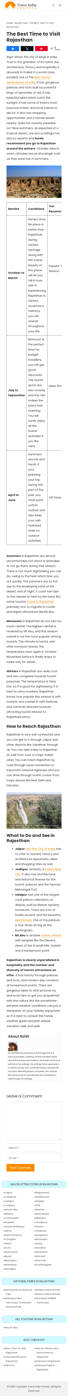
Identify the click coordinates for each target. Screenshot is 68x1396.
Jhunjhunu (42, 1222)
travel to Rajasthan (40, 602)
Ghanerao (42, 1252)
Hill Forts (10, 1365)
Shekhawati (42, 1196)
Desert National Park (48, 1294)
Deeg (39, 1243)
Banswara (41, 1239)
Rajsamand (42, 1192)
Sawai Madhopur (15, 1226)
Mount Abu (11, 1209)
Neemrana (11, 1252)
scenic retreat (51, 935)
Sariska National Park (48, 1289)
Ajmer (8, 1230)
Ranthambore (13, 1235)
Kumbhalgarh (44, 1264)
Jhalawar (41, 1230)
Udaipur (9, 1201)
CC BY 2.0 (54, 825)
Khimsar (40, 1256)
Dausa (39, 1226)
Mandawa (11, 1264)
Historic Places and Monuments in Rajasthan (47, 1352)
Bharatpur (11, 1260)
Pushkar (9, 1222)
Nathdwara (42, 1213)
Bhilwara (41, 1218)
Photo (24, 194)
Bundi (8, 1256)
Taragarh (10, 1239)
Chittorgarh (12, 1218)
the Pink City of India (40, 849)
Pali (38, 1205)
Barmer (40, 1209)
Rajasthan (21, 23)
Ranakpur (10, 1269)
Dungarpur (42, 1235)
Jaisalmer (10, 1196)
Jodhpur (10, 1205)
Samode (41, 1260)
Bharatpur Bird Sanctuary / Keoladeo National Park (18, 1302)
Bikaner (9, 1213)
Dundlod (41, 1247)
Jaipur (8, 1192)
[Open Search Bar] (53, 5)
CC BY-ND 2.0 (48, 194)
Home (9, 23)
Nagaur (40, 1201)
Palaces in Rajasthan (48, 1361)
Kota (8, 1247)
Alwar (8, 1243)
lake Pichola (23, 920)
